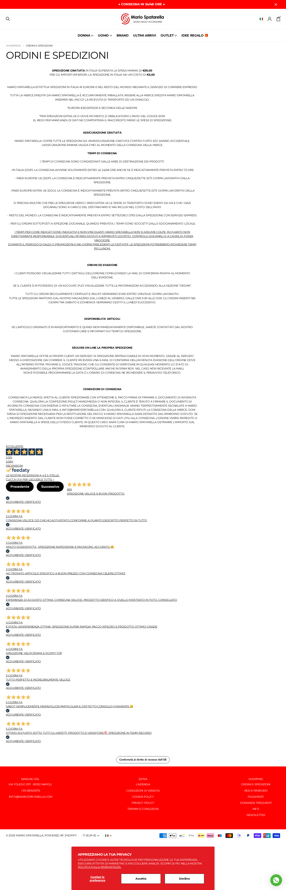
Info (255, 809)
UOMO (103, 35)
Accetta (140, 878)
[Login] (270, 19)
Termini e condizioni (143, 809)
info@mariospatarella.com (30, 796)
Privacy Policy (143, 803)
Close (275, 4)
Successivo (50, 487)
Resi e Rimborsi (256, 790)
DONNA (84, 35)
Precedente (19, 487)
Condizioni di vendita (143, 790)
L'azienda (143, 784)
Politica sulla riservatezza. (99, 867)
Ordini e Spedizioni (255, 784)
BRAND (122, 35)
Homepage (13, 45)
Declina (184, 878)
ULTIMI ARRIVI (144, 35)
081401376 (33, 790)
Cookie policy (143, 796)
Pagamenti (256, 796)
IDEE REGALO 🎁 (194, 35)
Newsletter (255, 815)
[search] (8, 19)
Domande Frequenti (256, 803)
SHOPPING (255, 779)
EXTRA (143, 779)
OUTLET (167, 35)
